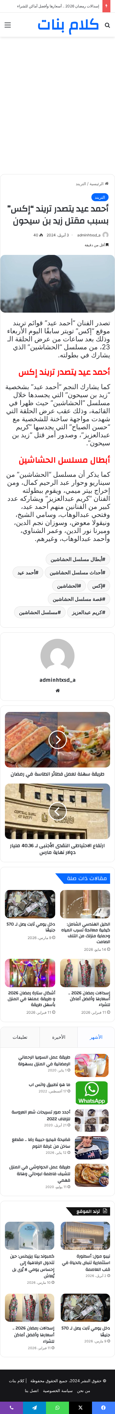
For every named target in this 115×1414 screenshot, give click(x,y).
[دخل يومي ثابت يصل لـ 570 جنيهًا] (30, 904)
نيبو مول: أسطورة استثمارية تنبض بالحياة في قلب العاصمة (86, 1263)
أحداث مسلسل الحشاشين (76, 572)
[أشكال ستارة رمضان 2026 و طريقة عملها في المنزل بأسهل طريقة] (30, 973)
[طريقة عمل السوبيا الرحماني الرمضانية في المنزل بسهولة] (92, 1065)
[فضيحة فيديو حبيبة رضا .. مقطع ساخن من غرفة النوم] (92, 1147)
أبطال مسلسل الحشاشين (76, 559)
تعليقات (20, 1037)
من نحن (83, 1390)
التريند (81, 183)
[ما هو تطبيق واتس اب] (92, 1092)
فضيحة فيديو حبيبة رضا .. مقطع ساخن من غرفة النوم (41, 1143)
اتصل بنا (32, 1390)
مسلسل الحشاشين (38, 612)
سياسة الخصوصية (58, 1390)
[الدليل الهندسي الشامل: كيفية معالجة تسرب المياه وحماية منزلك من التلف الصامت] (85, 904)
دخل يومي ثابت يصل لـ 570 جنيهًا (31, 927)
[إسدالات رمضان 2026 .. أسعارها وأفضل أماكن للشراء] (85, 973)
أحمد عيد (26, 572)
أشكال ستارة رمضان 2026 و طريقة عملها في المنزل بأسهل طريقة (31, 999)
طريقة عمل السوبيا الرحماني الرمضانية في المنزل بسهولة (44, 1060)
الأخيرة (58, 1037)
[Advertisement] (57, 101)
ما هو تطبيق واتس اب (49, 1085)
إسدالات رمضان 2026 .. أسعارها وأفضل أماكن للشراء (89, 999)
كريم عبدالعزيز (87, 612)
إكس (97, 586)
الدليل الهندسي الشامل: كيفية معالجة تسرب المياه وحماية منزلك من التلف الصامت (85, 933)
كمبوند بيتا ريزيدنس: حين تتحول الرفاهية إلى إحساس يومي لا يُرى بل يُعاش (32, 1266)
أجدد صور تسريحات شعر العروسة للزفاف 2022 (41, 1115)
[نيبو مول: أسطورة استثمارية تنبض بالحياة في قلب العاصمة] (85, 1236)
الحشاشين (67, 586)
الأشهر (96, 1037)
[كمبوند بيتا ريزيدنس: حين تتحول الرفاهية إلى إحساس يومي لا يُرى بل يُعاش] (29, 1236)
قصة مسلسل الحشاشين (77, 599)
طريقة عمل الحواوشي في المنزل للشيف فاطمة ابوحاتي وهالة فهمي (39, 1173)
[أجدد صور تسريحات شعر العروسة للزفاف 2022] (92, 1120)
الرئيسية (97, 183)
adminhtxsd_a (89, 235)
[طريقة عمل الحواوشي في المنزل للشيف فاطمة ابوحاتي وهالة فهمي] (92, 1175)
